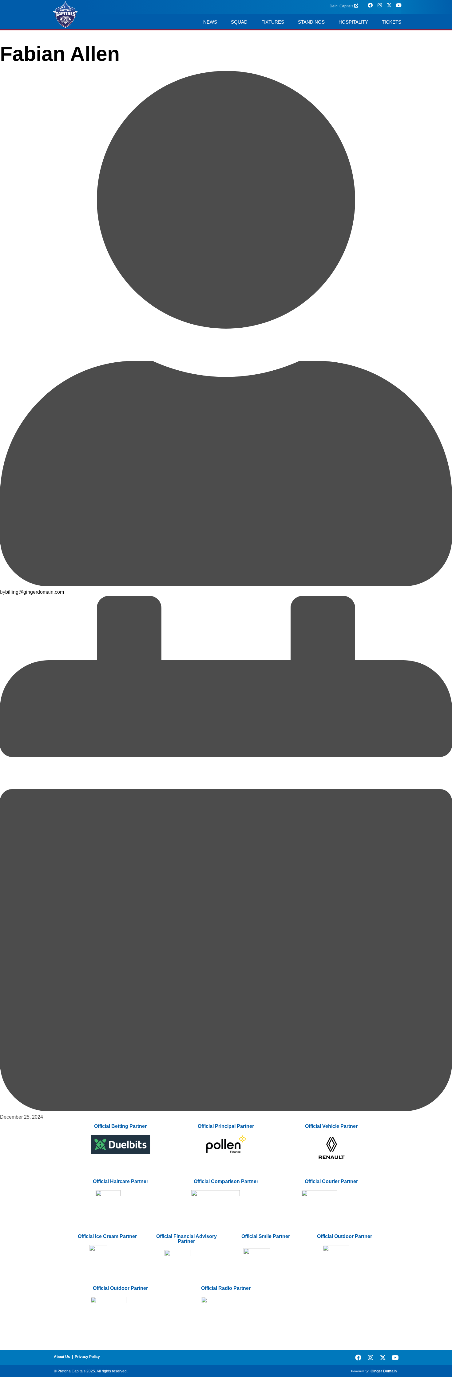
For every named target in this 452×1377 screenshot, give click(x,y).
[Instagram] (370, 1358)
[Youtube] (395, 1358)
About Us (62, 1357)
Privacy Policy (87, 1357)
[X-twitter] (383, 1358)
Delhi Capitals (341, 6)
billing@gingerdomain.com (34, 592)
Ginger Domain (384, 1371)
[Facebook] (358, 1358)
